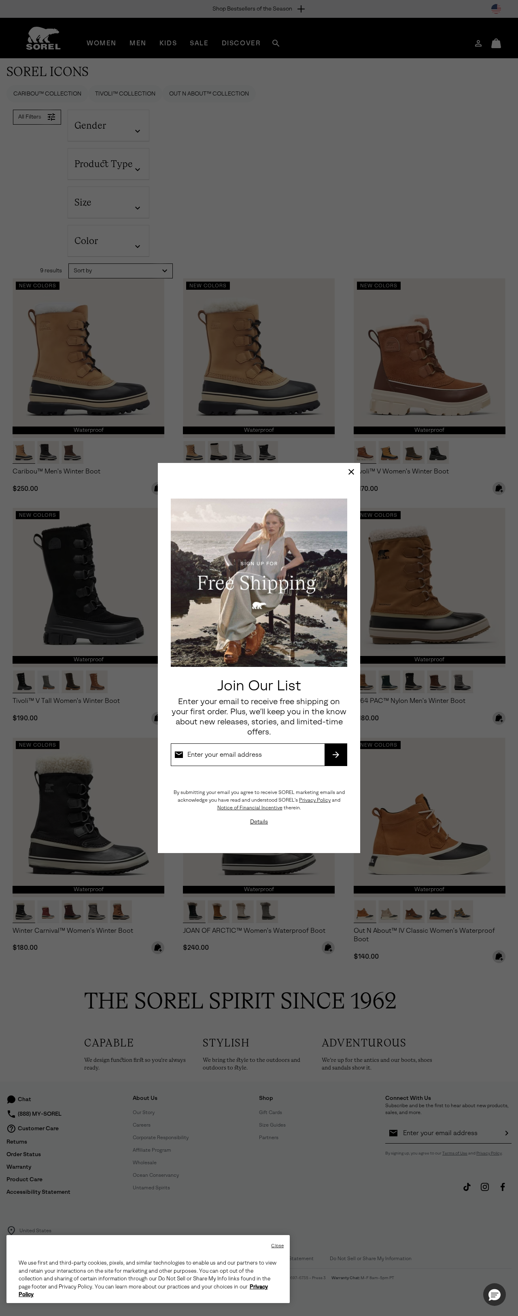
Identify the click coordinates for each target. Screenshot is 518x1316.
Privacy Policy (315, 800)
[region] (148, 1269)
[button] (494, 1294)
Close (277, 1246)
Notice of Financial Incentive (249, 807)
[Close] (351, 472)
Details (259, 822)
